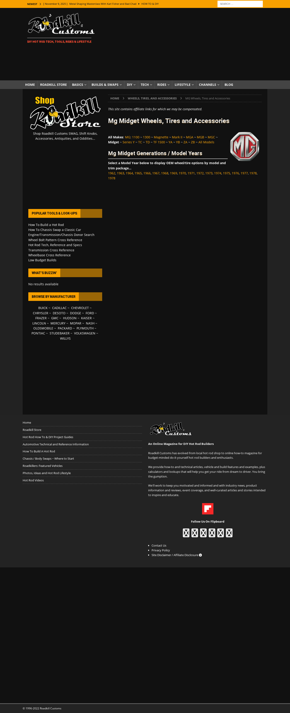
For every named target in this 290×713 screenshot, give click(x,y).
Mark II (177, 137)
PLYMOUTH (85, 328)
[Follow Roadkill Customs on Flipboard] (207, 512)
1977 (244, 173)
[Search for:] (240, 3)
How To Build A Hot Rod (39, 451)
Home (30, 84)
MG (127, 137)
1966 (147, 173)
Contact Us (159, 545)
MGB (200, 137)
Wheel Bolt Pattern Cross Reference (55, 240)
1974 (217, 173)
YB (178, 142)
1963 (120, 173)
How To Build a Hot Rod (46, 225)
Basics (77, 84)
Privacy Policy (161, 550)
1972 (200, 173)
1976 (235, 173)
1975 (226, 173)
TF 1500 (159, 142)
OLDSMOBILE (43, 328)
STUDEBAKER (60, 333)
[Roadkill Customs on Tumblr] (212, 535)
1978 (253, 173)
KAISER (86, 318)
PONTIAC (38, 333)
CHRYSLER (40, 313)
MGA (189, 137)
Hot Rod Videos (33, 480)
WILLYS (65, 338)
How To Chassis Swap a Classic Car (54, 230)
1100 (135, 137)
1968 (164, 173)
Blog (229, 84)
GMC (54, 318)
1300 (146, 137)
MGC (211, 137)
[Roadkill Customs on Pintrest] (203, 535)
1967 (156, 173)
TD (148, 142)
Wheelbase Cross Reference (49, 255)
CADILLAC (59, 308)
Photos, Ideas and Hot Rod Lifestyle (47, 473)
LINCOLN (39, 323)
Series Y (129, 142)
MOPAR (75, 323)
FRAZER (41, 318)
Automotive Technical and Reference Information (56, 444)
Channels (207, 84)
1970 (182, 173)
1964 (129, 173)
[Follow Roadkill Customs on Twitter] (220, 535)
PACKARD (65, 328)
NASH (90, 323)
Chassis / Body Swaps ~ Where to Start (48, 458)
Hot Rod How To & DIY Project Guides (48, 437)
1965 (138, 173)
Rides (161, 84)
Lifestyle (183, 84)
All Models (206, 142)
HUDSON (70, 318)
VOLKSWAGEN (84, 333)
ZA (185, 142)
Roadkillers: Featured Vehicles (43, 466)
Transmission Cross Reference (51, 250)
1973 (209, 173)
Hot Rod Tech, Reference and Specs (55, 245)
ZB (193, 142)
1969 (173, 173)
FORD (90, 313)
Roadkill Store (53, 84)
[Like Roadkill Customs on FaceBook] (186, 535)
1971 (191, 173)
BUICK (43, 308)
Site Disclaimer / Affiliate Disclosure (175, 555)
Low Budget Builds (42, 260)
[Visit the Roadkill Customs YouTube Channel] (229, 535)
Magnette (161, 137)
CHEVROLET (80, 308)
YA (170, 142)
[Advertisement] (184, 44)
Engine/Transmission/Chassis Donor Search (61, 235)
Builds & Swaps (105, 84)
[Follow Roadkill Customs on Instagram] (194, 535)
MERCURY (58, 323)
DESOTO (59, 313)
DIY (129, 84)
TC (140, 142)
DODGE (75, 313)
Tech (145, 84)
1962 (111, 173)
